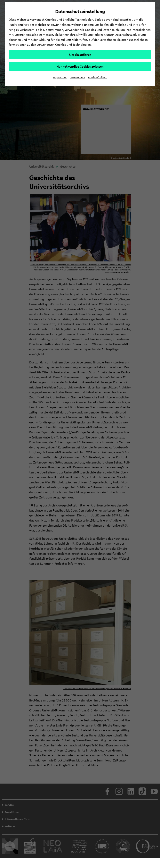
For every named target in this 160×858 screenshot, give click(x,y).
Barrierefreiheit (97, 77)
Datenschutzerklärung (130, 34)
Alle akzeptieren (80, 54)
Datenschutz (77, 77)
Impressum (60, 77)
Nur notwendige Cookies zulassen (80, 66)
